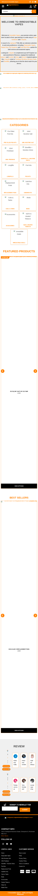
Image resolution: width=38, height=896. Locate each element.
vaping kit (13, 43)
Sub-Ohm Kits (25, 47)
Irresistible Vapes (14, 35)
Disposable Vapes (29, 45)
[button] (2, 371)
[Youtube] (35, 2)
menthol (11, 57)
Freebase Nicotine (21, 59)
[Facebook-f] (30, 2)
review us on (5, 769)
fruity (17, 57)
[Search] (34, 11)
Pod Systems (13, 47)
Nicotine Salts (31, 59)
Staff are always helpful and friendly (32, 763)
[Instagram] (33, 2)
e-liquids (23, 39)
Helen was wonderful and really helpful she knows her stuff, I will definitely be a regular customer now (24, 763)
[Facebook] (7, 844)
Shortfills (6, 61)
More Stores (4, 836)
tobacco (3, 57)
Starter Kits (4, 47)
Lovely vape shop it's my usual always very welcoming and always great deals (32, 787)
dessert (24, 57)
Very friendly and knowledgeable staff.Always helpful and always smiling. (24, 787)
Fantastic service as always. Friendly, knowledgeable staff (15, 787)
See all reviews (6, 766)
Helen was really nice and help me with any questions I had (15, 763)
